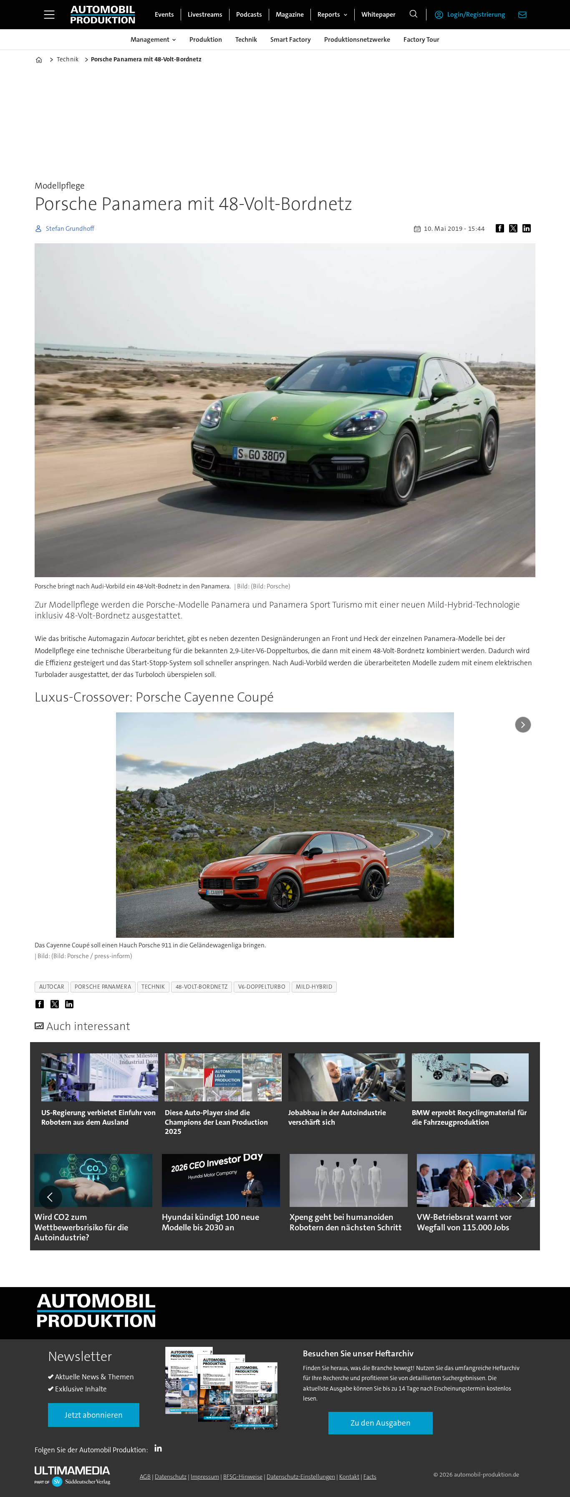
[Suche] (413, 14)
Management (150, 39)
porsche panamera (103, 986)
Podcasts (249, 14)
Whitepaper (378, 14)
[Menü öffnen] (49, 14)
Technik (246, 39)
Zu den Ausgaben (381, 1423)
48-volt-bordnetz (202, 986)
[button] (50, 1197)
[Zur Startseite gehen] (102, 14)
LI (160, 1448)
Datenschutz (171, 1476)
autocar (52, 986)
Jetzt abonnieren (94, 1415)
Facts (369, 1476)
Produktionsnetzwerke (357, 39)
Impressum (205, 1476)
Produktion (205, 39)
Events (164, 14)
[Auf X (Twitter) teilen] (515, 228)
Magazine (290, 14)
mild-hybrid (314, 986)
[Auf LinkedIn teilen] (528, 228)
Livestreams (205, 14)
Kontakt (349, 1476)
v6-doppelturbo (262, 986)
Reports (329, 14)
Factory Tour (421, 39)
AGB (145, 1476)
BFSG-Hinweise (242, 1476)
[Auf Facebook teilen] (501, 228)
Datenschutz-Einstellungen (301, 1476)
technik (153, 986)
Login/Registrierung (476, 14)
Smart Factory (290, 39)
